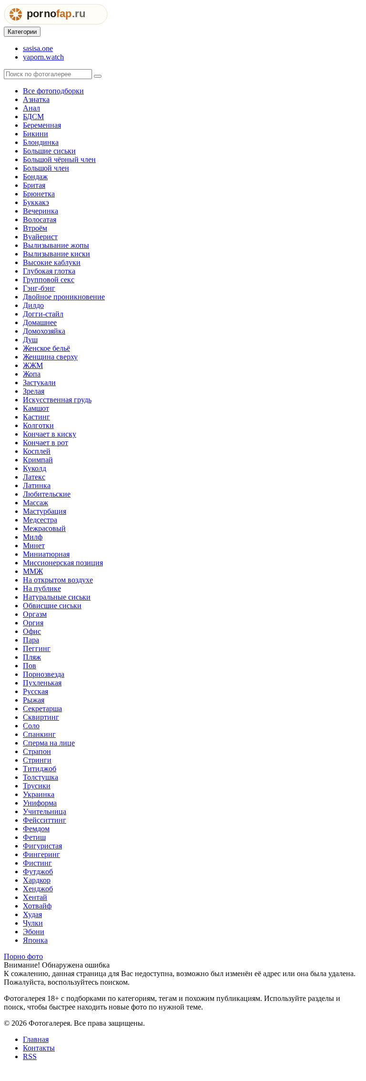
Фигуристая (42, 846)
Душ (30, 340)
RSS (30, 1056)
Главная (36, 1039)
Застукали (39, 382)
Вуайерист (40, 237)
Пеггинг (37, 648)
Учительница (44, 811)
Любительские (47, 494)
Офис (32, 631)
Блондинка (41, 142)
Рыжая (33, 700)
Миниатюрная (46, 554)
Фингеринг (41, 854)
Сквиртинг (41, 717)
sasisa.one (38, 48)
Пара (31, 640)
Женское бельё (46, 348)
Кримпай (38, 460)
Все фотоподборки (53, 91)
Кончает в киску (49, 434)
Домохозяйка (44, 331)
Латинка (37, 485)
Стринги (37, 760)
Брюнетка (39, 194)
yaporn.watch (43, 57)
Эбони (33, 932)
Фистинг (37, 863)
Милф (32, 537)
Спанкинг (39, 734)
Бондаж (35, 177)
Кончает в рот (45, 443)
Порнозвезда (43, 674)
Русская (35, 691)
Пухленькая (42, 683)
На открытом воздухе (58, 580)
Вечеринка (40, 211)
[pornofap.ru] (56, 22)
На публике (42, 588)
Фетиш (34, 837)
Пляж (32, 657)
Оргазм (35, 614)
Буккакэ (36, 202)
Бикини (35, 134)
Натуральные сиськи (57, 597)
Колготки (38, 425)
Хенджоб (38, 889)
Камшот (36, 408)
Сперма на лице (49, 743)
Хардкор (37, 880)
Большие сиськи (49, 151)
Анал (31, 108)
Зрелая (33, 391)
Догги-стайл (43, 314)
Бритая (34, 185)
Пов (29, 666)
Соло (31, 726)
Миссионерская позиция (63, 563)
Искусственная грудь (57, 400)
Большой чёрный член (59, 159)
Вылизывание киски (56, 254)
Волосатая (39, 219)
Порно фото (23, 956)
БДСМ (33, 116)
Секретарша (42, 708)
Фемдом (36, 829)
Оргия (33, 623)
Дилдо (33, 305)
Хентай (35, 897)
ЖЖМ (33, 365)
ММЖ (33, 571)
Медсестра (40, 520)
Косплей (37, 451)
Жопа (32, 374)
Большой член (46, 168)
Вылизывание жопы (56, 245)
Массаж (35, 503)
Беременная (42, 125)
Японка (35, 940)
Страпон (37, 751)
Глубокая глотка (49, 271)
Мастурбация (44, 511)
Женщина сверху (50, 357)
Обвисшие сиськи (52, 606)
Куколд (34, 468)
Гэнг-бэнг (39, 288)
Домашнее (40, 322)
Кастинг (36, 417)
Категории (22, 31)
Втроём (35, 228)
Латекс (34, 477)
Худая (32, 914)
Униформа (40, 803)
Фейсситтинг (44, 820)
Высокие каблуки (52, 262)
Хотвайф (37, 906)
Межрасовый (44, 528)
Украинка (38, 794)
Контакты (39, 1048)
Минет (34, 545)
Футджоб (38, 871)
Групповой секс (48, 279)
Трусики (37, 786)
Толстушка (40, 777)
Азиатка (36, 99)
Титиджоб (39, 769)
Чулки (33, 923)
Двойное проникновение (64, 297)
